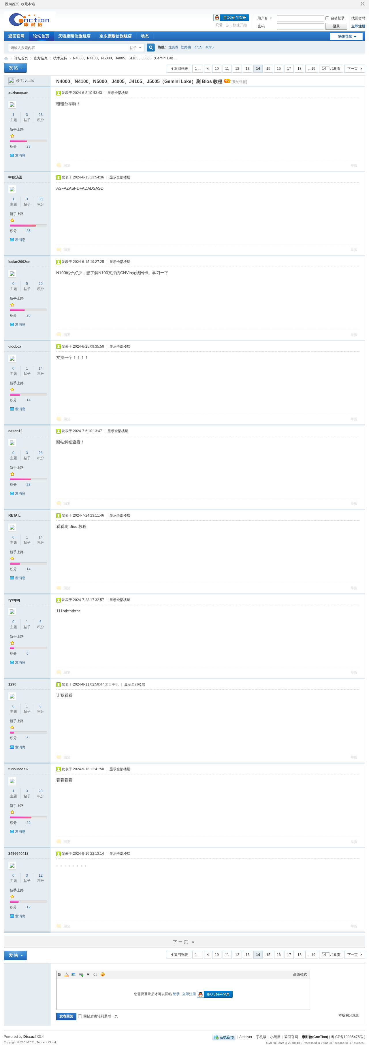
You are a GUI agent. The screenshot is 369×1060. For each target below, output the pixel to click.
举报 (354, 165)
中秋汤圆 (15, 177)
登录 (176, 994)
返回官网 (16, 36)
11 (227, 69)
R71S (197, 47)
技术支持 (60, 58)
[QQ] (224, 1037)
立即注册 (358, 26)
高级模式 (300, 974)
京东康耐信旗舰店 (115, 36)
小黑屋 (275, 1037)
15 (268, 69)
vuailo (29, 81)
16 (279, 69)
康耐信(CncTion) (315, 1037)
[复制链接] (239, 82)
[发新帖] (15, 68)
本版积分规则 (348, 1015)
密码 (261, 26)
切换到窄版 (362, 4)
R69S (209, 47)
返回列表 (181, 69)
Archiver (245, 1037)
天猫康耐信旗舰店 (74, 36)
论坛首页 (41, 36)
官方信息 (41, 58)
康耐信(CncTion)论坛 (6, 58)
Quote (88, 974)
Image (74, 974)
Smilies (103, 974)
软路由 (186, 47)
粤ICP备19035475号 (347, 1037)
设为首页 (12, 4)
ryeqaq (14, 600)
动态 (145, 36)
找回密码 (358, 18)
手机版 (261, 1037)
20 (41, 284)
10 (217, 69)
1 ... (197, 69)
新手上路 (17, 129)
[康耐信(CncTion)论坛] (30, 27)
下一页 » (184, 941)
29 (41, 791)
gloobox (14, 346)
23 (41, 115)
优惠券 (173, 47)
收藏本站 (28, 4)
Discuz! (29, 1037)
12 (237, 69)
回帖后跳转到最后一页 (100, 1016)
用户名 (262, 18)
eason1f (15, 431)
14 (41, 368)
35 (41, 199)
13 (248, 69)
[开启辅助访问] (357, 4)
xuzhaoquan (18, 93)
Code (95, 974)
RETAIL (14, 515)
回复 (66, 165)
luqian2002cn (19, 262)
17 (289, 69)
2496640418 (18, 854)
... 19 (311, 69)
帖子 (133, 48)
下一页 (352, 69)
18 (300, 69)
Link (81, 974)
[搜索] (149, 47)
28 (41, 453)
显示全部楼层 (118, 93)
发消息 (20, 155)
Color (66, 974)
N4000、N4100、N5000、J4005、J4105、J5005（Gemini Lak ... (124, 58)
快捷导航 (345, 36)
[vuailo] (11, 81)
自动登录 (337, 18)
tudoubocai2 (18, 769)
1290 (12, 684)
